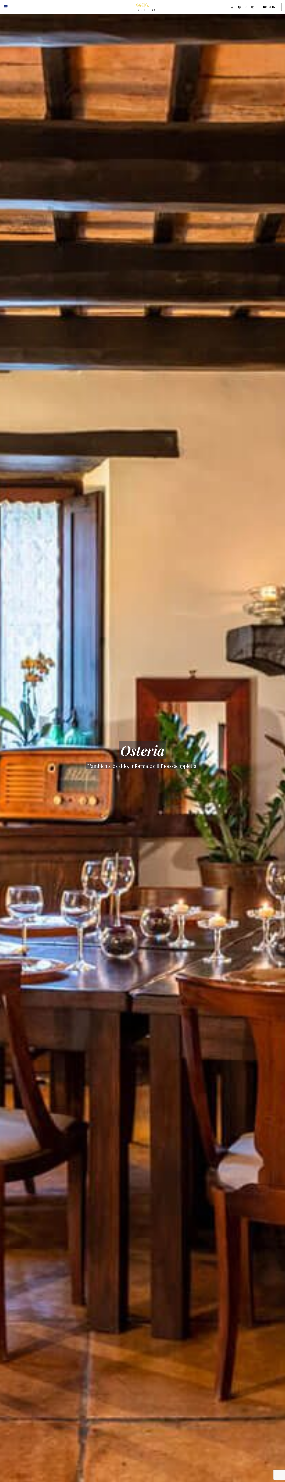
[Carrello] (232, 7)
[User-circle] (239, 7)
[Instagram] (253, 7)
